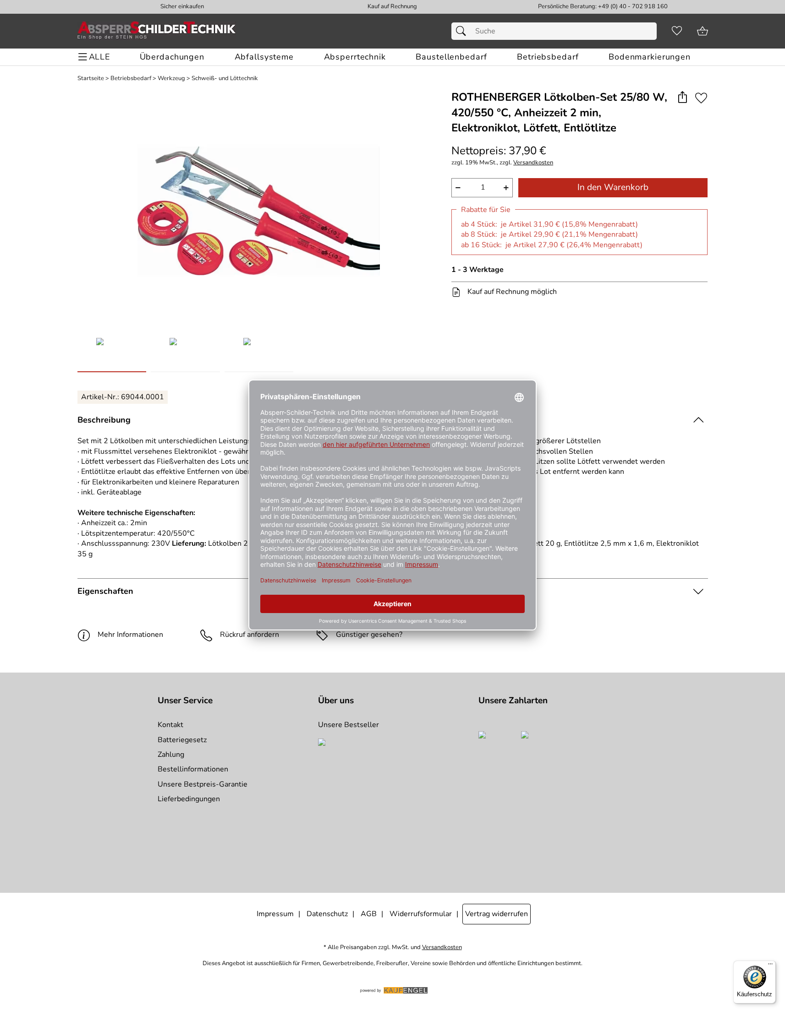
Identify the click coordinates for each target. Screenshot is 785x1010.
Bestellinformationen (193, 769)
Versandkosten (533, 163)
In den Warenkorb (612, 187)
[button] (683, 98)
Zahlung (171, 754)
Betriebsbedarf (130, 78)
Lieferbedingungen (189, 799)
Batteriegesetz (182, 740)
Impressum (275, 914)
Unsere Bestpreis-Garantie (202, 784)
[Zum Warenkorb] (702, 31)
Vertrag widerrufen (496, 914)
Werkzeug (171, 78)
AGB (369, 914)
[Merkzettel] (676, 31)
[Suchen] (463, 31)
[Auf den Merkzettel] (701, 98)
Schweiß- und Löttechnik (225, 78)
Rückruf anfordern (249, 635)
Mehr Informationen (130, 635)
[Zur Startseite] (156, 31)
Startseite (90, 78)
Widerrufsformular (421, 914)
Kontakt (170, 725)
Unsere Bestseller (348, 725)
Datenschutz (327, 914)
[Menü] (770, 966)
